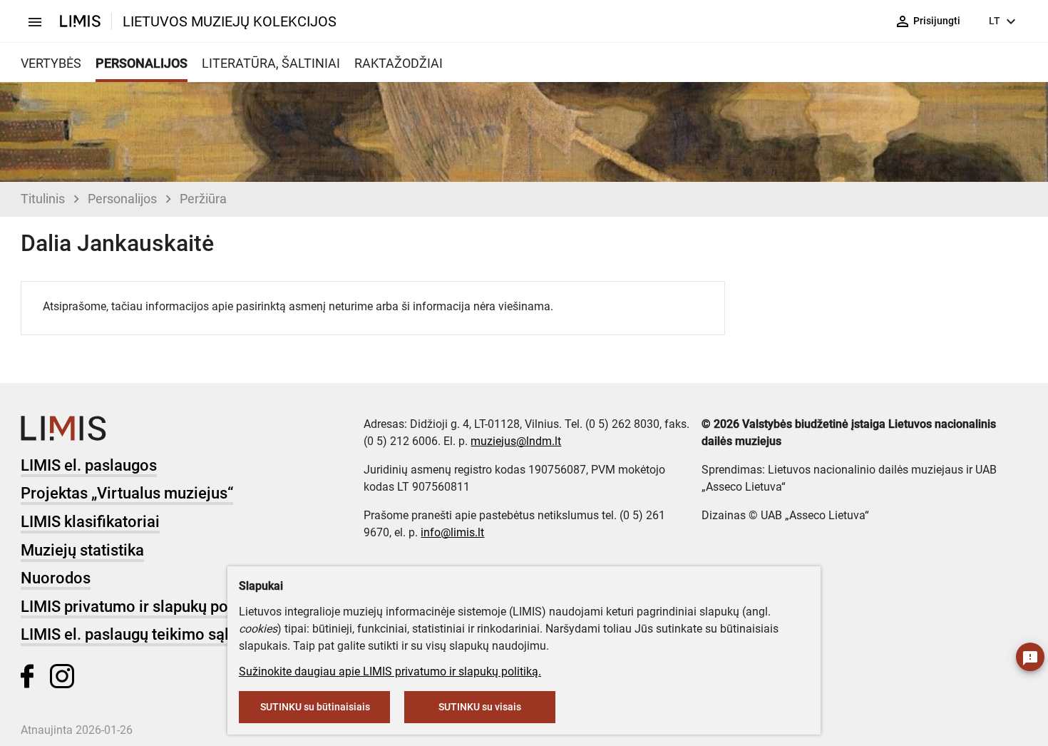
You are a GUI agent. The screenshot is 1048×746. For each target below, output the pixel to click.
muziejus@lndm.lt (516, 441)
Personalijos (122, 198)
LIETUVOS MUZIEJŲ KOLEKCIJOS (230, 21)
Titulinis (43, 198)
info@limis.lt (452, 532)
